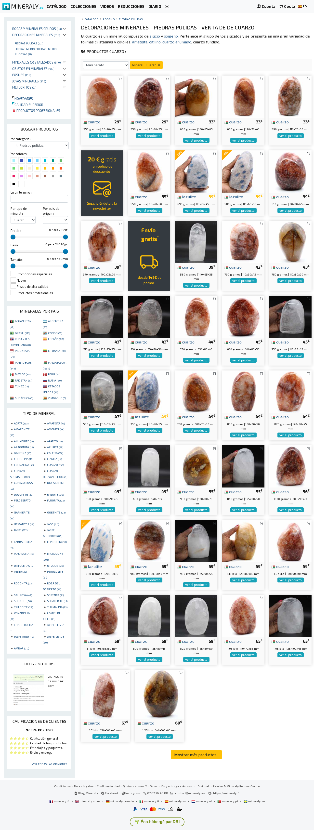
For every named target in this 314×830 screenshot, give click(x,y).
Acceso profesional (196, 786)
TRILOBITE (23, 607)
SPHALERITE (57, 601)
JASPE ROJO (24, 636)
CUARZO (55, 464)
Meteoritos (24, 87)
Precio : (16, 231)
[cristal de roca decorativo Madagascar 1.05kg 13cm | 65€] (290, 615)
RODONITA (23, 583)
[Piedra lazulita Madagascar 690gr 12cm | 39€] (196, 171)
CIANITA (54, 459)
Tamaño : (17, 260)
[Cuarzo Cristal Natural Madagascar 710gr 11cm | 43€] (102, 316)
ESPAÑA (56, 339)
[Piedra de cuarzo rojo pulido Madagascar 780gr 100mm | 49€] (196, 391)
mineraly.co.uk (90, 801)
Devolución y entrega (164, 786)
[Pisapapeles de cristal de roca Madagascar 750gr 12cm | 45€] (290, 316)
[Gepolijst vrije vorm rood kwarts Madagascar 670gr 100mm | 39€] (102, 241)
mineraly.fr (61, 801)
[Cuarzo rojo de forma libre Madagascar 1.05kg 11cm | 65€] (243, 615)
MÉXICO (22, 374)
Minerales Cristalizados (36, 62)
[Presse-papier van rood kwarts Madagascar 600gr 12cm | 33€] (243, 96)
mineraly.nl (204, 801)
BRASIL (22, 333)
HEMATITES (24, 524)
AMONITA (55, 429)
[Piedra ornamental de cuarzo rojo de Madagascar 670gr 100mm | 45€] (243, 316)
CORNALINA (24, 464)
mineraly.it (151, 801)
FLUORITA (56, 500)
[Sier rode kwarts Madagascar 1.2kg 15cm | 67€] (105, 693)
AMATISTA (56, 423)
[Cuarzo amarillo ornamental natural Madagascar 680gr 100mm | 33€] (196, 96)
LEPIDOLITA (57, 541)
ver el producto (102, 136)
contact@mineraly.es (190, 793)
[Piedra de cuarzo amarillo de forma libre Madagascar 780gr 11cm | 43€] (290, 241)
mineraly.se (256, 801)
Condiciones (62, 786)
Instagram (132, 793)
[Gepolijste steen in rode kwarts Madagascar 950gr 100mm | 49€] (102, 465)
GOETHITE (56, 512)
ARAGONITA (24, 447)
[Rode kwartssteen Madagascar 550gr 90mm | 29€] (149, 96)
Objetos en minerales (33, 68)
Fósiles (21, 75)
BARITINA (22, 453)
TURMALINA (57, 607)
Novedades (22, 98)
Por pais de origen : (51, 211)
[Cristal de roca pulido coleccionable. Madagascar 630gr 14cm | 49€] (149, 465)
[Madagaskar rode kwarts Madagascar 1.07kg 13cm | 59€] (290, 540)
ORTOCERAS (24, 565)
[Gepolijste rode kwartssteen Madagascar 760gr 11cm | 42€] (243, 241)
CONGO (55, 333)
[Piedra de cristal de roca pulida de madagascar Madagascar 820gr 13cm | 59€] (196, 615)
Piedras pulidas (29, 43)
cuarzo (93, 121)
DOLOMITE (23, 494)
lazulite (188, 196)
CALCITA (55, 453)
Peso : (15, 245)
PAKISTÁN (23, 380)
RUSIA (55, 380)
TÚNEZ (22, 386)
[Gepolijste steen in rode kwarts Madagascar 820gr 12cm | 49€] (290, 391)
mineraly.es (178, 801)
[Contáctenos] (167, 6)
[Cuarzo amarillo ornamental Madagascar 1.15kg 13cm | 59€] (243, 540)
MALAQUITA (24, 553)
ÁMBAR (21, 648)
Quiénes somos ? (135, 786)
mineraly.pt (230, 801)
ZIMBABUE (57, 398)
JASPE (20, 530)
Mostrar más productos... (196, 754)
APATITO (55, 441)
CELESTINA (23, 459)
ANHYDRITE (24, 441)
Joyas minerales (29, 81)
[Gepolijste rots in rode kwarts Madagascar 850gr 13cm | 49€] (243, 391)
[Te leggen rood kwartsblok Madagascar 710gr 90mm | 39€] (290, 171)
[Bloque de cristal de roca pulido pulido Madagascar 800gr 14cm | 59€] (149, 615)
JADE (53, 524)
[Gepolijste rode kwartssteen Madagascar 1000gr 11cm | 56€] (290, 465)
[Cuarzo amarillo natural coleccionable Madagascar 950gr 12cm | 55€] (196, 465)
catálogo (91, 19)
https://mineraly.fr (226, 793)
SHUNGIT (23, 601)
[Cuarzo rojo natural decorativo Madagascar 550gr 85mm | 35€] (149, 171)
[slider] (13, 237)
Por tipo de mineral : (19, 211)
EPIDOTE (55, 494)
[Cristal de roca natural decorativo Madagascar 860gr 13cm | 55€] (243, 465)
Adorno (109, 19)
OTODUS (55, 565)
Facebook (111, 793)
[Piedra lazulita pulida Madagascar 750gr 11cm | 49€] (149, 391)
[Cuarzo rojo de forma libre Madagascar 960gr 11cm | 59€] (149, 540)
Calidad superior (27, 105)
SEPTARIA (55, 595)
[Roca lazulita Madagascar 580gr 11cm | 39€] (243, 171)
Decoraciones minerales (36, 35)
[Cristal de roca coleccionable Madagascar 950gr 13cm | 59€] (196, 540)
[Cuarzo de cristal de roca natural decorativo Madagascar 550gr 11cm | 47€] (102, 391)
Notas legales (84, 786)
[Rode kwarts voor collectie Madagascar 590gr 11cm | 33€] (290, 96)
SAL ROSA (23, 595)
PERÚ (54, 374)
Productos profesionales (38, 110)
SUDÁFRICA (24, 398)
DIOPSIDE (55, 482)
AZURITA (55, 447)
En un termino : (21, 192)
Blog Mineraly (87, 793)
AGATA (21, 423)
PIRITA (20, 571)
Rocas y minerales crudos (37, 28)
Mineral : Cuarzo (144, 65)
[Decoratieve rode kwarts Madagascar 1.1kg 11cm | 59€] (102, 615)
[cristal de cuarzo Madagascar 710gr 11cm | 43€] (149, 316)
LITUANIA (56, 350)
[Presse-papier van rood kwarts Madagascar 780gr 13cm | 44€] (196, 316)
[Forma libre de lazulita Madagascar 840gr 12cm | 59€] (102, 540)
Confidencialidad (108, 786)
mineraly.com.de (122, 801)
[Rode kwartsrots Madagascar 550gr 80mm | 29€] (102, 96)
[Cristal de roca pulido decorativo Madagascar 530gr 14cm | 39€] (196, 241)
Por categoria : (20, 139)
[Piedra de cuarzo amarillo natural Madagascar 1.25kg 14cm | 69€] (159, 693)
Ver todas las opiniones (49, 764)
